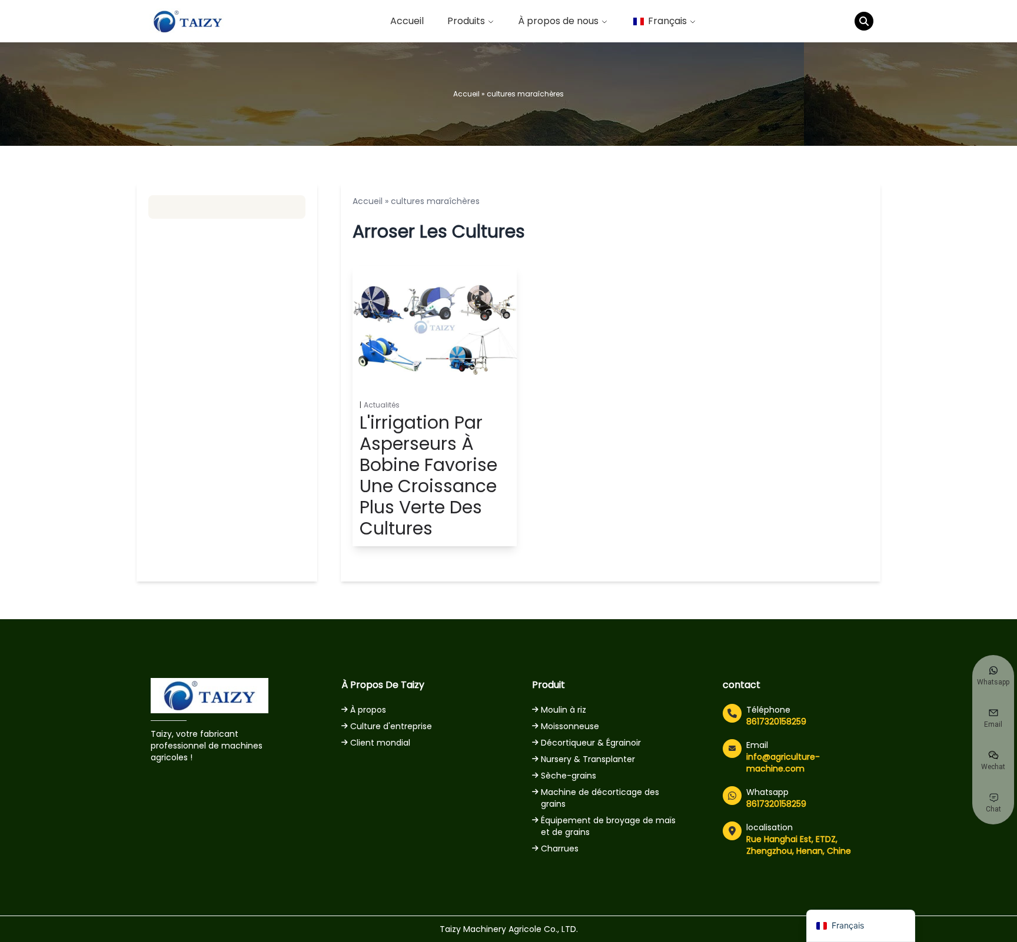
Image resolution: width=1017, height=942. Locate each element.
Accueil (407, 21)
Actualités (382, 405)
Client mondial (380, 743)
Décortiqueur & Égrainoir (591, 743)
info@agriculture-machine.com (783, 762)
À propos (368, 710)
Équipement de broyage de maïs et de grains (608, 826)
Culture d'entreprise (391, 726)
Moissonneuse (570, 726)
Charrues (560, 848)
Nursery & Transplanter (588, 759)
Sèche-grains (568, 775)
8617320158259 (776, 721)
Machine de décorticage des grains (600, 798)
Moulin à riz (563, 710)
